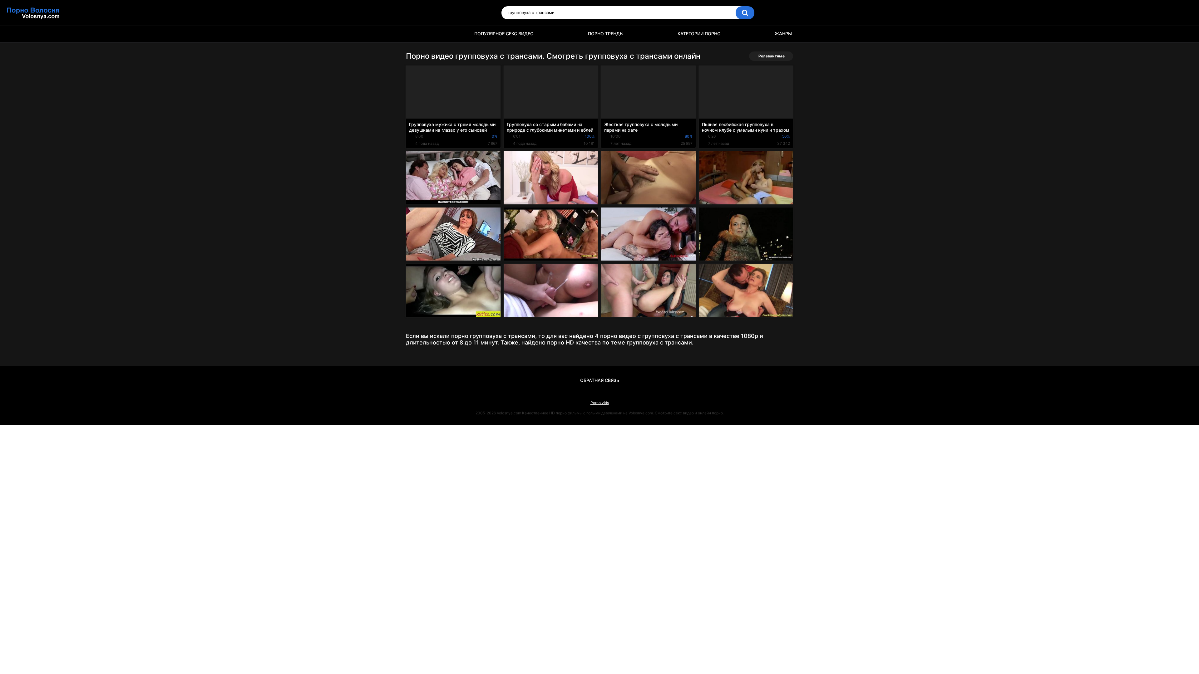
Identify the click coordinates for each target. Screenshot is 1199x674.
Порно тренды (606, 33)
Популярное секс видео (504, 33)
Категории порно (699, 33)
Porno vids (599, 402)
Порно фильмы (414, 34)
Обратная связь (599, 380)
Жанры (783, 33)
